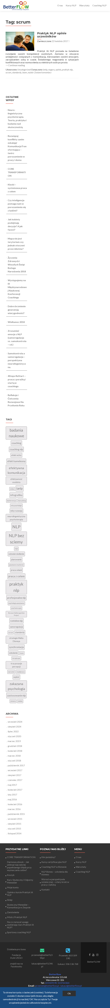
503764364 (63, 982)
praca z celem (16, 576)
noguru (51, 69)
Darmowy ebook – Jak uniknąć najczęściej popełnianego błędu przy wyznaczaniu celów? (19, 866)
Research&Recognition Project (16, 614)
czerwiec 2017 (15, 780)
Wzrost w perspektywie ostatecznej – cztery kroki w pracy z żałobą (55, 882)
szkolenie (13, 653)
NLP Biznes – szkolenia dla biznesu (54, 873)
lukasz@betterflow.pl (71, 985)
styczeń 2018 (14, 760)
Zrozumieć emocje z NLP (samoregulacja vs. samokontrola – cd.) (17, 337)
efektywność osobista (16, 480)
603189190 (51, 982)
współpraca (20, 672)
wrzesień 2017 (15, 770)
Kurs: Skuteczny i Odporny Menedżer (20, 881)
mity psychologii (16, 505)
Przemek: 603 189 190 (68, 957)
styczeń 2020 (14, 736)
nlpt (16, 549)
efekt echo (16, 455)
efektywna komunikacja (16, 470)
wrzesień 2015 (15, 818)
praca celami (16, 570)
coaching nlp (16, 449)
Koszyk (10, 875)
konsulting (22, 501)
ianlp (45, 69)
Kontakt (45, 889)
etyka (12, 489)
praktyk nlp (67, 69)
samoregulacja (16, 627)
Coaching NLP (99, 5)
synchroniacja (16, 647)
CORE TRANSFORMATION (17, 172)
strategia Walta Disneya (16, 639)
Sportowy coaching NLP (19, 932)
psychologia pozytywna (16, 603)
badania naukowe (16, 433)
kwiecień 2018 (15, 750)
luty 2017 (12, 794)
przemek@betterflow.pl (47, 985)
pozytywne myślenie (16, 565)
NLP (16, 526)
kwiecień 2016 (15, 804)
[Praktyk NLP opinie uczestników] (20, 41)
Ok (69, 993)
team (24, 72)
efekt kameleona (16, 461)
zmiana (13, 701)
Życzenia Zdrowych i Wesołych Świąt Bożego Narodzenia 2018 (17, 264)
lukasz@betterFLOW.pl (42, 965)
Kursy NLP (71, 5)
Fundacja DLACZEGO (16, 956)
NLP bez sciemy (16, 538)
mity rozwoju (16, 511)
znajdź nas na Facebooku (16, 965)
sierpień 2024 (14, 726)
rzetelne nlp (16, 620)
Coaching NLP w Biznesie (53, 866)
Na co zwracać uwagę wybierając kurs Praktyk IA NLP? (20, 925)
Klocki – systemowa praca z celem (17, 188)
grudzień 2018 (15, 746)
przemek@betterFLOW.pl (42, 956)
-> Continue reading (15, 65)
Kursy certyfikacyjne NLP (54, 862)
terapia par (16, 658)
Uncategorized (24, 69)
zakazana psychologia (16, 686)
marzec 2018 (14, 755)
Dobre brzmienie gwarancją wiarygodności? (17, 309)
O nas (60, 5)
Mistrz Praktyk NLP (17, 917)
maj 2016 (12, 799)
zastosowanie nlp (16, 695)
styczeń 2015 (14, 828)
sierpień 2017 (14, 775)
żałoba (20, 701)
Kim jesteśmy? (48, 857)
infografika (16, 495)
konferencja (11, 501)
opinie (58, 69)
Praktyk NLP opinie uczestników (51, 35)
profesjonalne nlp (16, 597)
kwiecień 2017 (15, 789)
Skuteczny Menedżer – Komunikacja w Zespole (18, 906)
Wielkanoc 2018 (16, 322)
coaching (16, 443)
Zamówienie (13, 912)
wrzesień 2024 (15, 721)
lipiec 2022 (13, 731)
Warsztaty (84, 5)
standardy (16, 72)
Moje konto (13, 887)
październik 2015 (16, 814)
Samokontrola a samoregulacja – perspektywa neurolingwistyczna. (17, 360)
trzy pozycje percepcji (16, 665)
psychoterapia (16, 608)
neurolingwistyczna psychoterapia (16, 518)
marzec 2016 (14, 809)
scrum (8, 72)
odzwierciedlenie (16, 554)
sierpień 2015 (14, 823)
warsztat (11, 672)
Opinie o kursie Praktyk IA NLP (20, 893)
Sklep (9, 899)
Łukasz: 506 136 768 (68, 964)
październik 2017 (16, 765)
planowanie (16, 559)
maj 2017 (12, 784)
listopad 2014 (14, 833)
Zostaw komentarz (42, 72)
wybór (31, 72)
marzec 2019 (14, 741)
